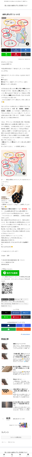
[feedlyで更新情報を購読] (8, 329)
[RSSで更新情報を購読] (23, 329)
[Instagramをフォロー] (23, 325)
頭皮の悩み (5, 299)
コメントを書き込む (16, 437)
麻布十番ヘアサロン (7, 306)
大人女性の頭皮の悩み (19, 301)
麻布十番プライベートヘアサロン (21, 303)
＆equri (18, 299)
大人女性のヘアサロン (7, 301)
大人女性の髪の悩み (7, 303)
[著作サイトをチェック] (8, 325)
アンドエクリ (25, 299)
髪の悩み (12, 299)
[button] (26, 54)
